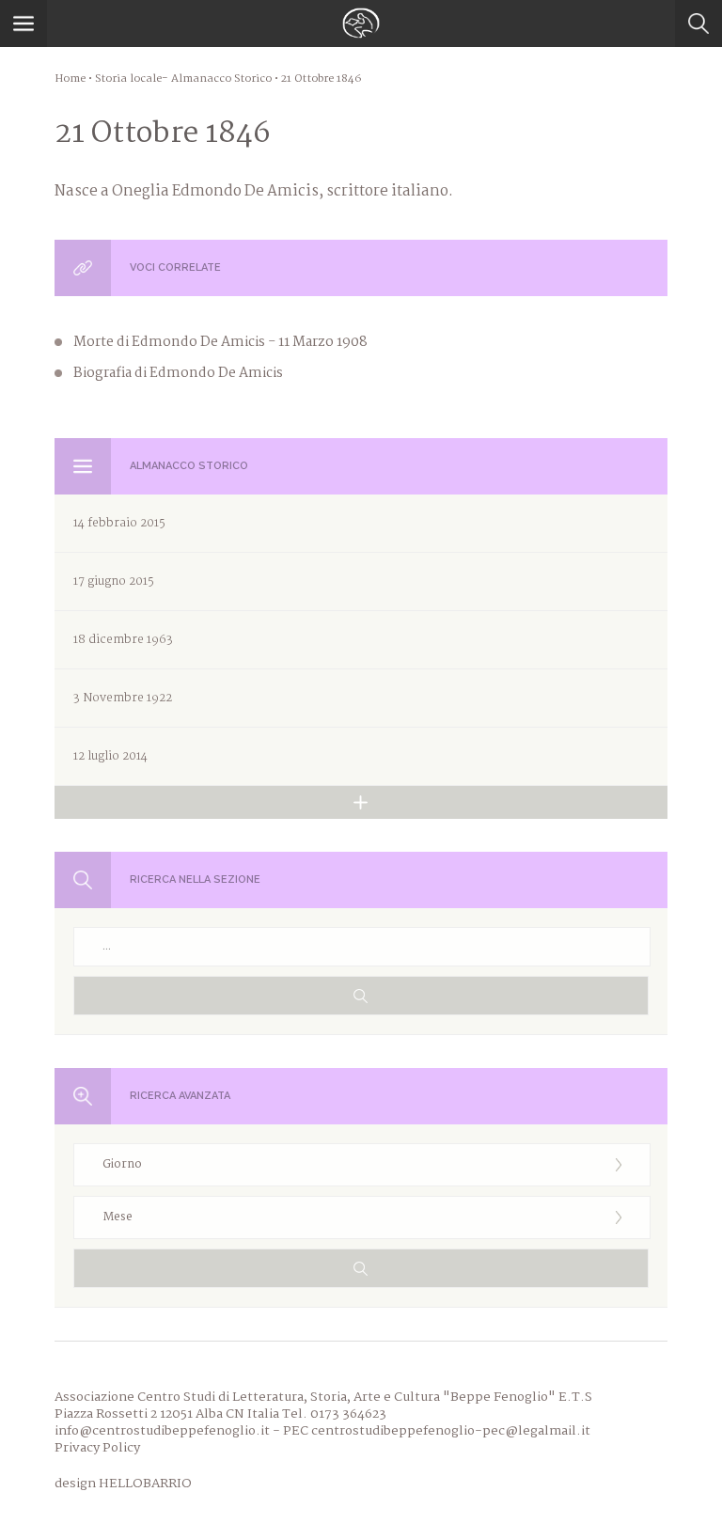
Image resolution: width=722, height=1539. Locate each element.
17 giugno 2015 (113, 581)
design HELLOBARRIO (123, 1483)
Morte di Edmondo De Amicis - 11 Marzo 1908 (220, 342)
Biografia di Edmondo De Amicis (178, 373)
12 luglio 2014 (110, 756)
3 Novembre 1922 (122, 698)
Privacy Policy (97, 1447)
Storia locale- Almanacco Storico (183, 79)
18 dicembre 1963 (123, 640)
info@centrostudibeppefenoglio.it (162, 1431)
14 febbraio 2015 (119, 523)
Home (70, 79)
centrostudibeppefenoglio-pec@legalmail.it (450, 1431)
